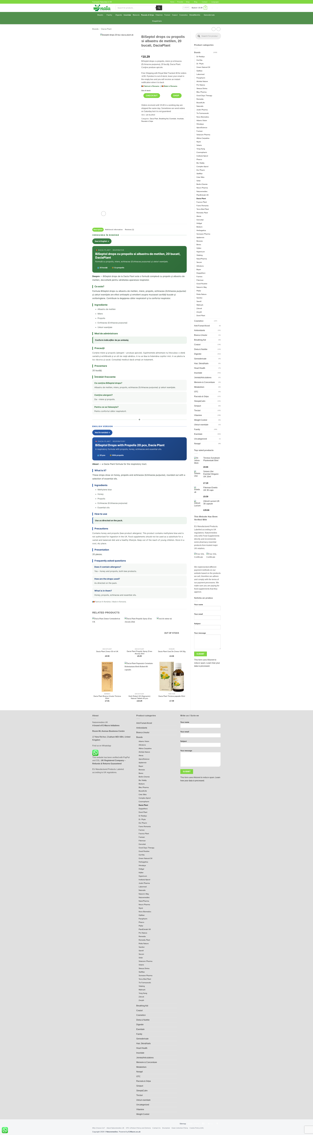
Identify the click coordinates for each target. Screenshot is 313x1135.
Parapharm (200, 78)
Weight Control (200, 420)
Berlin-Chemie (201, 184)
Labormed (200, 74)
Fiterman (199, 280)
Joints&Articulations (202, 377)
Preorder (180, 2)
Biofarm (199, 227)
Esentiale (198, 434)
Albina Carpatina (202, 138)
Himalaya (200, 124)
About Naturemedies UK (115, 1128)
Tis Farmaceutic (202, 113)
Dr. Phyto (200, 64)
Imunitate (127, 15)
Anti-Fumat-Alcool (202, 326)
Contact (204, 2)
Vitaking (199, 255)
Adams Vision (201, 120)
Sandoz (199, 298)
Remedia (199, 99)
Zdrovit (199, 308)
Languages (215, 2)
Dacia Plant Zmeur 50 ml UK (107, 651)
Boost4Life (200, 103)
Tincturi (167, 15)
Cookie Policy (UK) (197, 1128)
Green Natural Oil (203, 67)
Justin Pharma (202, 110)
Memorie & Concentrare (204, 382)
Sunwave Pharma (203, 234)
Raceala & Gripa (147, 15)
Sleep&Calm (157, 21)
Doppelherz (200, 273)
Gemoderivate (209, 15)
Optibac (199, 71)
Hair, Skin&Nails (201, 363)
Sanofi (198, 301)
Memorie (136, 15)
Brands (100, 15)
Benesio (199, 241)
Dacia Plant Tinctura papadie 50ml (171, 696)
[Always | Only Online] (215, 7)
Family (109, 15)
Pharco (199, 159)
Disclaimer (166, 1128)
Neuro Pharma (202, 188)
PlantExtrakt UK (202, 195)
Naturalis (199, 106)
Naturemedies (201, 191)
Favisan (199, 131)
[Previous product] (218, 29)
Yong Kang (200, 149)
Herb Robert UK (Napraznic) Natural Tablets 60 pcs (139, 697)
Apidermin (200, 237)
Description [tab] (98, 229)
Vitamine (159, 15)
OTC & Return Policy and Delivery (138, 1128)
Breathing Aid (200, 340)
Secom (199, 262)
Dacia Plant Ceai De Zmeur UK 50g (171, 651)
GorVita (199, 60)
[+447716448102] (220, 7)
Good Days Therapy (204, 95)
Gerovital (199, 220)
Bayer (198, 269)
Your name (198, 604)
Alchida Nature (202, 81)
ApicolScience (201, 127)
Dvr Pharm (200, 170)
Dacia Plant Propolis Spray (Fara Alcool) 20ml (139, 652)
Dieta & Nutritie (200, 349)
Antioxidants (199, 330)
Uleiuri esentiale (201, 425)
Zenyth (199, 312)
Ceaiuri (175, 15)
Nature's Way (201, 287)
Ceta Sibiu (200, 177)
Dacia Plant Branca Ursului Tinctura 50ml (107, 697)
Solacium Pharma (203, 135)
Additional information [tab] (114, 229)
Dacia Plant (106, 29)
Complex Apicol (202, 166)
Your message (200, 633)
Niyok (198, 142)
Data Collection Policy (180, 1128)
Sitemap (183, 1124)
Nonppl (197, 444)
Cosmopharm (201, 152)
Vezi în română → (102, 432)
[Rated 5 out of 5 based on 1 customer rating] (164, 53)
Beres (198, 245)
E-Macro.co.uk (134, 1132)
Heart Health (199, 368)
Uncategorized (200, 439)
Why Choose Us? (98, 1128)
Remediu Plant (202, 213)
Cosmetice (183, 15)
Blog (195, 2)
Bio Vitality (200, 163)
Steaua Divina (201, 88)
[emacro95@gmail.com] (210, 7)
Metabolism (199, 387)
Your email (198, 614)
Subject (197, 624)
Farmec (199, 277)
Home (172, 2)
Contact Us (156, 1128)
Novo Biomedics (202, 117)
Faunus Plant (201, 202)
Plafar (198, 291)
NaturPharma (201, 259)
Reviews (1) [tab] (129, 229)
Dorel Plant (200, 315)
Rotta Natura (201, 294)
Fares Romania (202, 206)
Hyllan (198, 248)
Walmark (199, 305)
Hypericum (200, 252)
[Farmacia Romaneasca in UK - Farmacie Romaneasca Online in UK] (102, 8)
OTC (196, 392)
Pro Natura (200, 85)
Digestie (119, 15)
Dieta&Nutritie (194, 15)
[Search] (159, 7)
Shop (188, 2)
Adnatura (200, 266)
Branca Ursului (200, 335)
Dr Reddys (200, 57)
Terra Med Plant (202, 209)
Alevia (198, 216)
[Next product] (213, 29)
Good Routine (201, 284)
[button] (186, 8)
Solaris (199, 145)
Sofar (198, 181)
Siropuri (197, 406)
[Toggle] (219, 52)
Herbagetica (201, 230)
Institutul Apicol (202, 156)
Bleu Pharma (201, 92)
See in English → (102, 241)
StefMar (199, 174)
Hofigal (199, 223)
